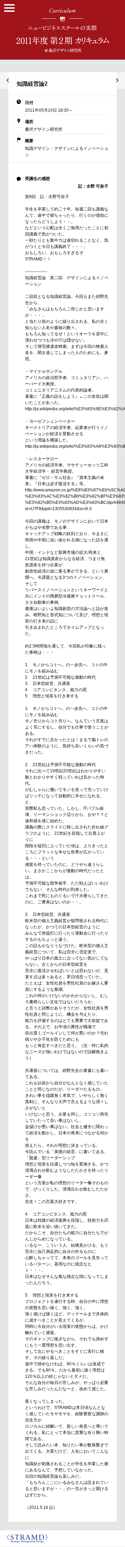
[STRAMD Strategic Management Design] (29, 1538)
